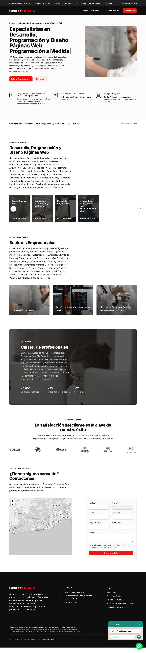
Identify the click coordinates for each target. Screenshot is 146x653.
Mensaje (92, 533)
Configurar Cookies (115, 607)
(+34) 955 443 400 (71, 599)
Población (116, 523)
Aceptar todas (111, 3)
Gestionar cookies (129, 3)
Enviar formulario (111, 553)
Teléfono (116, 513)
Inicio (85, 11)
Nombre (92, 503)
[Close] (139, 624)
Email (91, 513)
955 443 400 (114, 11)
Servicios (95, 11)
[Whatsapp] (139, 646)
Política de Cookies (115, 596)
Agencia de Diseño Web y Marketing (41, 203)
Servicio (116, 503)
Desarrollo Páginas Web (63, 202)
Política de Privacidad (115, 545)
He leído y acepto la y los (109, 546)
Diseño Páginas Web (19, 202)
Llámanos (40, 79)
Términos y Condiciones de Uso (103, 547)
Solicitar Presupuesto (19, 79)
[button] (140, 209)
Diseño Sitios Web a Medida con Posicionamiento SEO (88, 206)
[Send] (139, 637)
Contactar (128, 11)
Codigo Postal (95, 523)
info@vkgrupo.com (71, 602)
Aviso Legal (111, 592)
